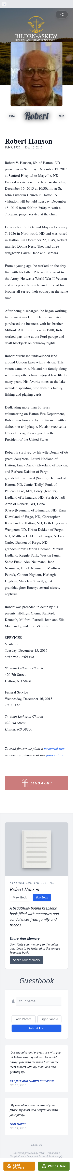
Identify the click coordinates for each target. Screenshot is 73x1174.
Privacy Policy (25, 1156)
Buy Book (42, 897)
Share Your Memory (26, 960)
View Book (20, 897)
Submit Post (36, 1028)
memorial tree (54, 748)
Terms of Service (47, 1156)
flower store (54, 754)
